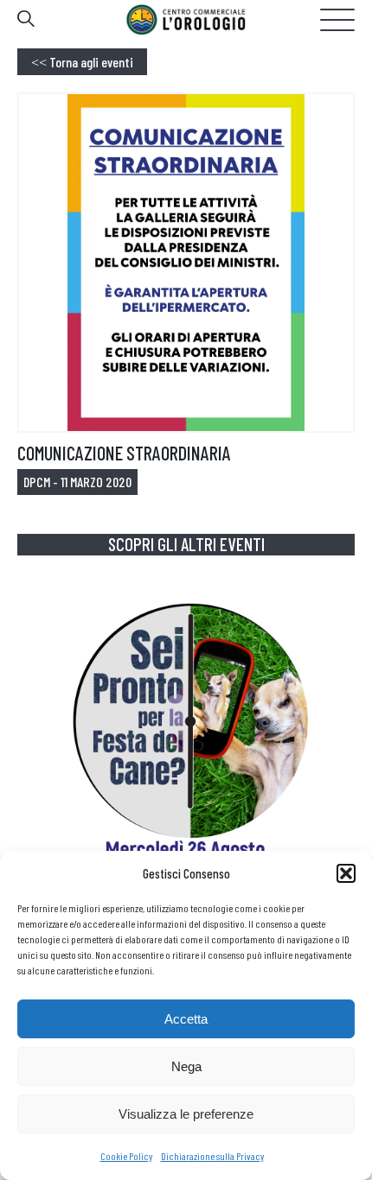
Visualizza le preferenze (186, 1114)
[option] (186, 754)
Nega (186, 1066)
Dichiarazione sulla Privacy (212, 1156)
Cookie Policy (126, 1156)
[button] (346, 873)
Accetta (186, 1019)
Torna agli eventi (82, 62)
